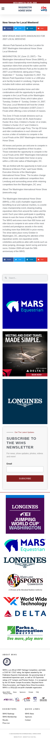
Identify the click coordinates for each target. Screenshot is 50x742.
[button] (8, 28)
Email (9, 464)
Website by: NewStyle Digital (25, 737)
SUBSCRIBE (25, 478)
